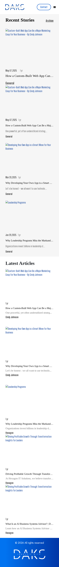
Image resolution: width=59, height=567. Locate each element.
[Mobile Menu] (54, 7)
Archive (49, 20)
